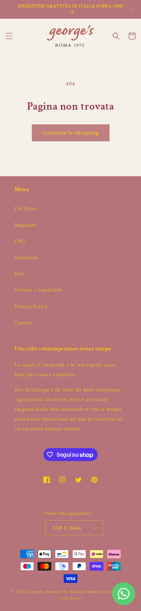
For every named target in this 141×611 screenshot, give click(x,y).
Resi (19, 273)
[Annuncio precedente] (8, 9)
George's (37, 591)
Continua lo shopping (71, 133)
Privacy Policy (30, 306)
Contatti (23, 323)
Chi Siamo (26, 208)
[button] (9, 36)
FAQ (19, 241)
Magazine (25, 225)
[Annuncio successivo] (133, 9)
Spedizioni (26, 257)
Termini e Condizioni (38, 290)
